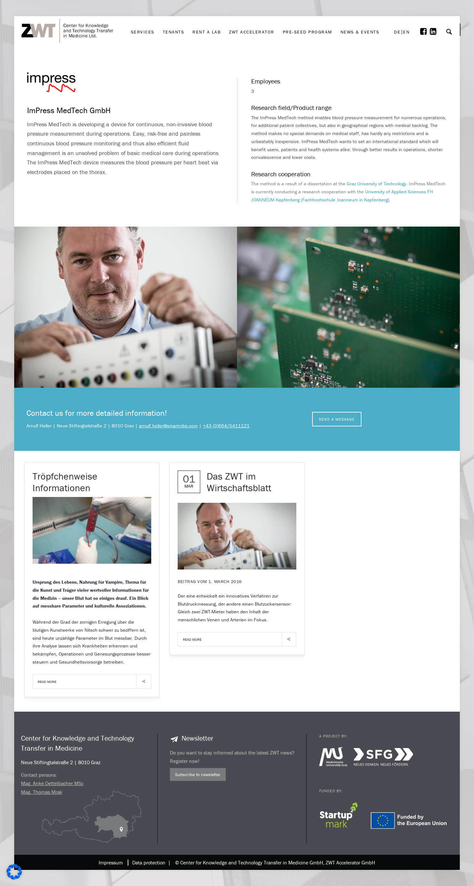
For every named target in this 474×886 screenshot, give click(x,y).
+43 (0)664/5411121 (226, 426)
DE (397, 32)
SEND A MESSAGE (337, 419)
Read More (47, 681)
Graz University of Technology (376, 183)
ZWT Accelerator (251, 12)
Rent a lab (207, 12)
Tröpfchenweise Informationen (65, 482)
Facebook (425, 15)
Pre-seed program (307, 12)
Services (142, 12)
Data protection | (150, 862)
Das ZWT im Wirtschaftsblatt (239, 482)
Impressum (111, 862)
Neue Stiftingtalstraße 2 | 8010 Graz (61, 762)
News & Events (360, 12)
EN (406, 32)
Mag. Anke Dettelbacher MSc (52, 783)
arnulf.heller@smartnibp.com (168, 426)
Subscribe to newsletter (198, 774)
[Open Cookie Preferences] (14, 878)
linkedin (434, 15)
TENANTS (173, 12)
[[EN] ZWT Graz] (69, 14)
